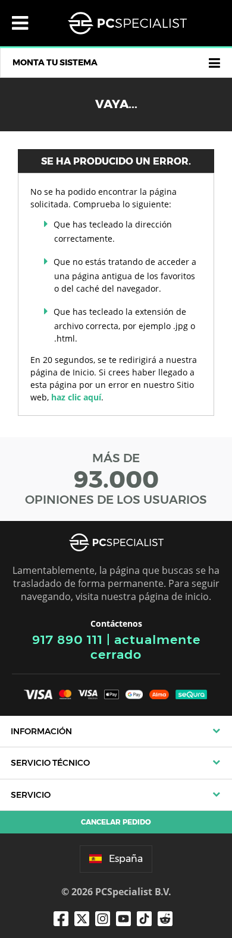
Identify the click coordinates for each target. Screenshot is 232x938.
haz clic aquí (76, 397)
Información (41, 731)
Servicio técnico (50, 762)
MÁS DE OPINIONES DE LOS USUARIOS (116, 479)
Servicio (31, 794)
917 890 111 (67, 639)
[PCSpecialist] (127, 23)
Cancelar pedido (116, 821)
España (126, 858)
